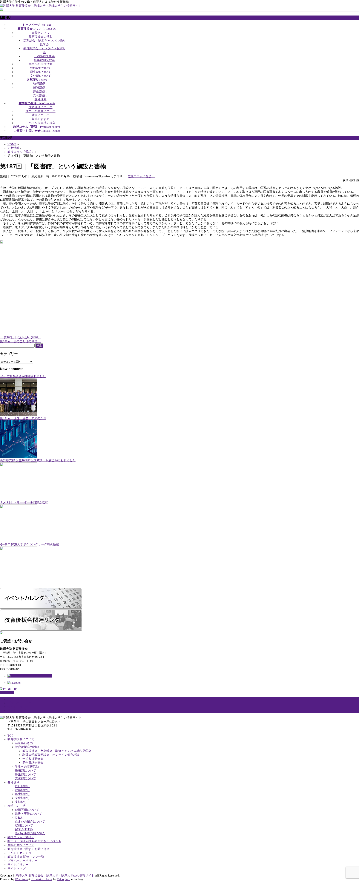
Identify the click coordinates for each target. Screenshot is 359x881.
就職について (41, 115)
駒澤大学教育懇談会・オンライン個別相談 (50, 754)
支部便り (41, 99)
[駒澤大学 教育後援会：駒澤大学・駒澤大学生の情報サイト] (41, 5)
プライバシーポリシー (22, 702)
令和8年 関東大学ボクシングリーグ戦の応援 (29, 544)
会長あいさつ (41, 32)
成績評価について (41, 107)
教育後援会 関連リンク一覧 (25, 856)
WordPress (21, 879)
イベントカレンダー (20, 852)
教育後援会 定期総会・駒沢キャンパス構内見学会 (56, 750)
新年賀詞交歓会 (44, 60)
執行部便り (40, 83)
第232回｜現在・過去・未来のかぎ (23, 418)
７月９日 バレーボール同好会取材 (24, 502)
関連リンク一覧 (17, 699)
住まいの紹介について (41, 111)
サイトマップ (16, 710)
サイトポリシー (17, 706)
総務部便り (40, 87)
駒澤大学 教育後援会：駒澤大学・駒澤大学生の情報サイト (55, 875)
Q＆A (18, 817)
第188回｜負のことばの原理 (20, 341)
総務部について (40, 68)
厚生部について (40, 71)
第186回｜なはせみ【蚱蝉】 (20, 337)
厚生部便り (40, 91)
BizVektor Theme (41, 879)
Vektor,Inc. (63, 879)
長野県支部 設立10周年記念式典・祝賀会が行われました (38, 460)
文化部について (40, 75)
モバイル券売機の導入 (41, 122)
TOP (10, 735)
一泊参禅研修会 (44, 56)
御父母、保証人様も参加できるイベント (34, 841)
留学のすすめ (41, 119)
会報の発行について (20, 845)
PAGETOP (7, 692)
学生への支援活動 (41, 64)
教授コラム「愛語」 (141, 176)
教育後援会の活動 (41, 36)
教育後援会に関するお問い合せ (28, 849)
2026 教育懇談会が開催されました (23, 376)
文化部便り (40, 95)
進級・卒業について (28, 813)
